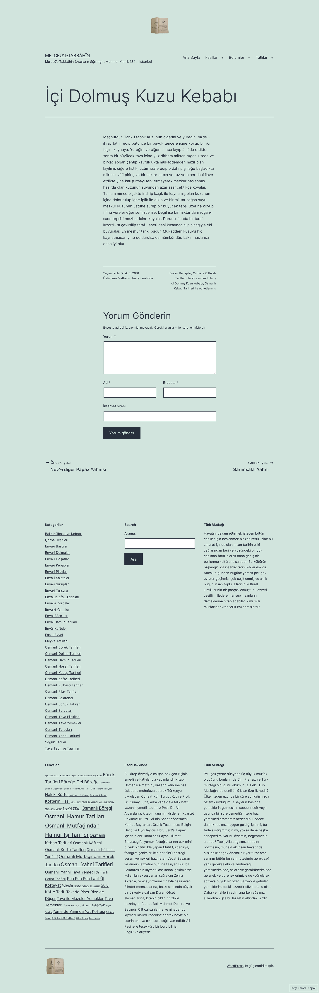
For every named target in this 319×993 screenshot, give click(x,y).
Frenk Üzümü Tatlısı (81, 789)
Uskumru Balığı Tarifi (92, 905)
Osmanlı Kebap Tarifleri (63, 673)
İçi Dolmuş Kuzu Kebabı (187, 283)
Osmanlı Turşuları (58, 729)
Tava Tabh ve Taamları (62, 748)
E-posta (170, 383)
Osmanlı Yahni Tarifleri (62, 736)
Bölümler (236, 57)
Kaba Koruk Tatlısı (98, 795)
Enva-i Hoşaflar (57, 559)
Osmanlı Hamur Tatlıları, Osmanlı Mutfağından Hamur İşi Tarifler (75, 825)
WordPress (235, 966)
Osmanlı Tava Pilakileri (62, 717)
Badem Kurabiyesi (68, 775)
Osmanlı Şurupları (58, 710)
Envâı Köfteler (56, 628)
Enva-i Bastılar (56, 546)
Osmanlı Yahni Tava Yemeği (70, 872)
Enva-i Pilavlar (56, 572)
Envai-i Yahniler (57, 609)
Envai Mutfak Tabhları (62, 597)
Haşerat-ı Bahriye (78, 795)
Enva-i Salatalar (57, 578)
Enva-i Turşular (56, 590)
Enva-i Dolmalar (57, 552)
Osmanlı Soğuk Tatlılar (62, 704)
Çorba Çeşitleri (56, 540)
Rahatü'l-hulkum (81, 886)
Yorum (109, 336)
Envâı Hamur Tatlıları (61, 622)
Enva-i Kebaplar (180, 273)
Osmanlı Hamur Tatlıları (63, 660)
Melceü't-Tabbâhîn (67, 55)
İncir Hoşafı (94, 918)
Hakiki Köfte (56, 794)
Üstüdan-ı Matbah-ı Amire (121, 278)
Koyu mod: (299, 988)
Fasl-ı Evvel (54, 635)
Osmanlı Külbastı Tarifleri (64, 685)
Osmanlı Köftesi (87, 843)
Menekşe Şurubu (106, 802)
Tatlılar (261, 57)
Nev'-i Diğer (72, 808)
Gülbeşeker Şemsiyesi (101, 789)
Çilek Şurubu (82, 918)
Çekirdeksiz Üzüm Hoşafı (63, 918)
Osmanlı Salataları (59, 698)
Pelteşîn (67, 885)
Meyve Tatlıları (56, 641)
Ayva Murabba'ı (52, 775)
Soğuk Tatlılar (55, 742)
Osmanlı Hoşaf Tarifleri (62, 666)
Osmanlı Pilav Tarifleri (61, 691)
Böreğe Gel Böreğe (80, 781)
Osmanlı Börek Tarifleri (62, 647)
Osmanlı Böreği (97, 808)
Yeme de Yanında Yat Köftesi (79, 911)
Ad (106, 383)
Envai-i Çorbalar (57, 603)
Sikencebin (95, 886)
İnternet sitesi (114, 406)
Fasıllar (211, 57)
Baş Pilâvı (97, 775)
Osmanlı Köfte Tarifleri (62, 679)
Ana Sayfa (191, 57)
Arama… (131, 533)
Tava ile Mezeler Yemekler (80, 898)
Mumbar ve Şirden (53, 809)
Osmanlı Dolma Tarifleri (63, 654)
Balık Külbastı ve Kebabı (63, 534)
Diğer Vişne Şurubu (62, 789)
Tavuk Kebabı (71, 905)
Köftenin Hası (57, 801)
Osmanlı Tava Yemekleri (63, 723)
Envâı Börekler (56, 616)
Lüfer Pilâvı (76, 802)
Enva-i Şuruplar (57, 584)
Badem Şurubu (85, 775)
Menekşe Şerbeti (90, 802)
